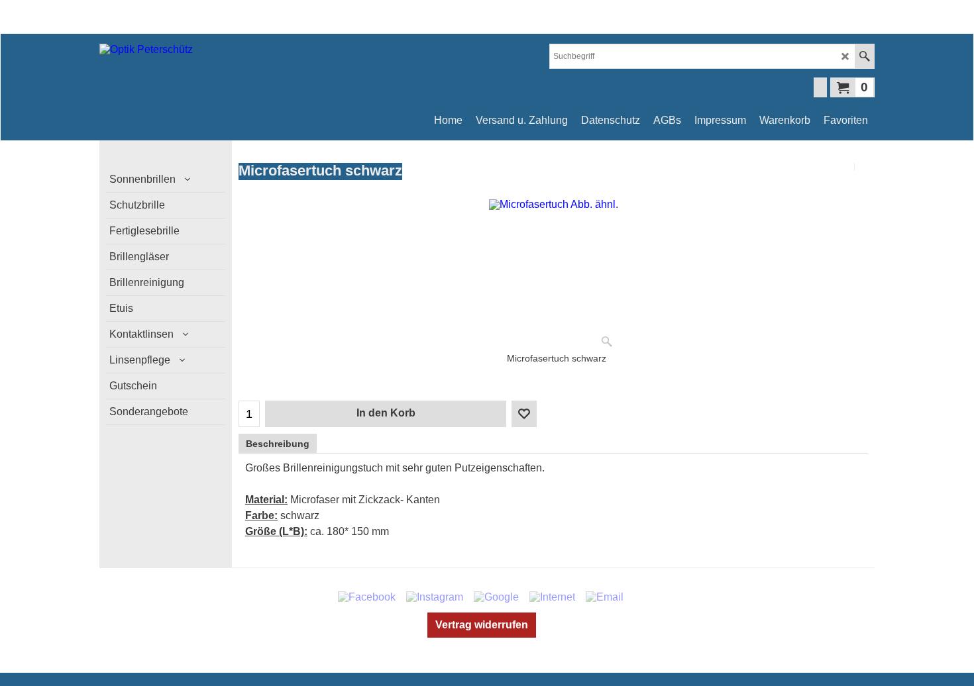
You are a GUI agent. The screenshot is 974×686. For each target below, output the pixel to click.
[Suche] (864, 56)
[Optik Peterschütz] (215, 71)
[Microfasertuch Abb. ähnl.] (553, 276)
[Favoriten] (524, 413)
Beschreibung (277, 443)
